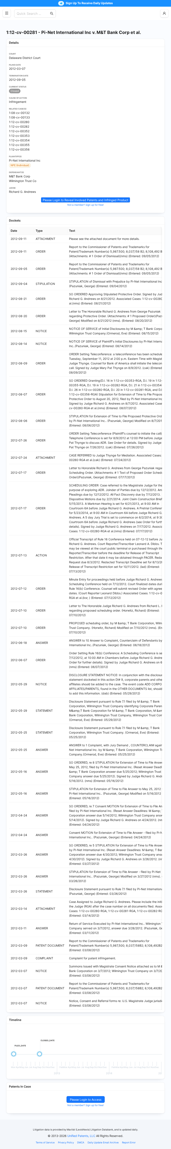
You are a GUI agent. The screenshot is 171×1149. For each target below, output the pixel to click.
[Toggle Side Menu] (7, 13)
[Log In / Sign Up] (164, 13)
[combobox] (33, 13)
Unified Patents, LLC (81, 1136)
